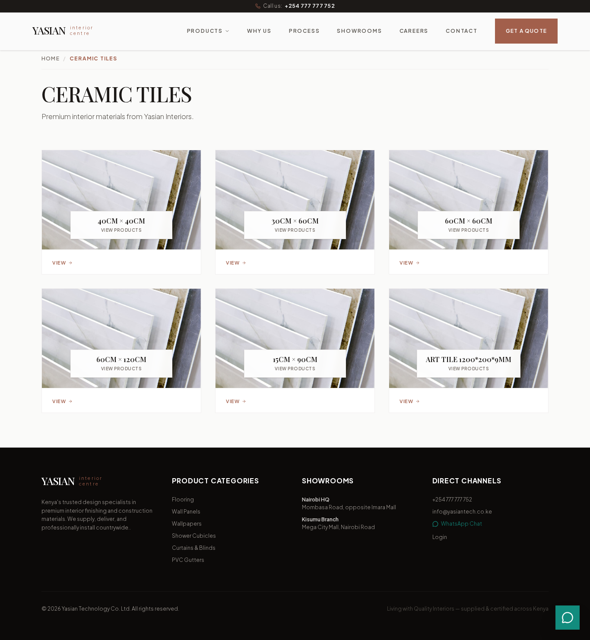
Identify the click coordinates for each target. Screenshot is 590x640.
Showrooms (359, 31)
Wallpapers (187, 523)
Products (205, 31)
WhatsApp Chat (461, 523)
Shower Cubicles (194, 536)
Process (304, 31)
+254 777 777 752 (310, 6)
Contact (462, 31)
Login (439, 537)
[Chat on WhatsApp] (567, 617)
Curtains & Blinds (194, 548)
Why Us (259, 31)
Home (50, 58)
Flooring (183, 499)
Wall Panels (186, 511)
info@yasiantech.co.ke (462, 511)
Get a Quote (526, 31)
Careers (414, 31)
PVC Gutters (188, 560)
